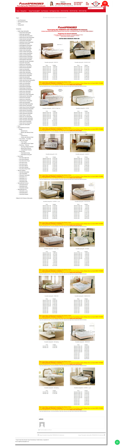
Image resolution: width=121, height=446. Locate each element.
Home (18, 11)
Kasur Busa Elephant (24, 159)
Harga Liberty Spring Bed (25, 81)
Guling (20, 134)
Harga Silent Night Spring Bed (26, 104)
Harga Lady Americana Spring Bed (27, 80)
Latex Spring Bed (23, 173)
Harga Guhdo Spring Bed (25, 72)
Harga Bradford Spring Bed (25, 48)
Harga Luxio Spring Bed (24, 83)
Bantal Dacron (24, 130)
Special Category (21, 170)
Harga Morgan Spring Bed (25, 88)
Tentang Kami (23, 11)
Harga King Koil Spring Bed (25, 75)
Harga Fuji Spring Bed (24, 69)
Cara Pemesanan (44, 11)
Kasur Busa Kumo (23, 164)
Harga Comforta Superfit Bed (25, 53)
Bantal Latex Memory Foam (27, 132)
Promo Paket (22, 151)
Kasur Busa (20, 156)
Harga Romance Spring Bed (25, 100)
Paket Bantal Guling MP (26, 154)
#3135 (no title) (64, 11)
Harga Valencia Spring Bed (25, 123)
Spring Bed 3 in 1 (23, 178)
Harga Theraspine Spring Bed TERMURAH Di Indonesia (91, 435)
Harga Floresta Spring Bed (25, 67)
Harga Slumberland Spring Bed (26, 108)
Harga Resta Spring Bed (24, 97)
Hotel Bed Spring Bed (24, 172)
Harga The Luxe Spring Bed (25, 116)
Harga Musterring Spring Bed (25, 89)
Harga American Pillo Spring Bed (26, 37)
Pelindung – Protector (24, 145)
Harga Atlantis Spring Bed (25, 40)
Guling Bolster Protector (26, 149)
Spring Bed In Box (23, 181)
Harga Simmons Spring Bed (25, 105)
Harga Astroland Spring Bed (25, 39)
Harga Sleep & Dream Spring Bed (26, 107)
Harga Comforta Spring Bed (25, 51)
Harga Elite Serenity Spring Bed (26, 61)
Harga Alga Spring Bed (24, 34)
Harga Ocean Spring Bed (25, 91)
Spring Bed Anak (23, 180)
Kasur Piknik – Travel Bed (25, 138)
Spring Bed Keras (23, 186)
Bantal (20, 129)
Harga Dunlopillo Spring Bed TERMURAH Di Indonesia (51, 435)
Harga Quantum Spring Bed (25, 96)
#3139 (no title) (74, 11)
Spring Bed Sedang (23, 187)
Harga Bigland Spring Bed (25, 47)
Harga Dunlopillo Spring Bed (25, 58)
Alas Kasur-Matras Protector (27, 146)
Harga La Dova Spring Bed (25, 78)
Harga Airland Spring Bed (25, 32)
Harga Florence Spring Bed (25, 66)
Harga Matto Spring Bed (24, 85)
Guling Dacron (24, 135)
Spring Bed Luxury (23, 191)
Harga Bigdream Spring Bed (25, 45)
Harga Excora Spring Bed (25, 64)
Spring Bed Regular (23, 194)
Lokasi (19, 23)
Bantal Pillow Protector (26, 148)
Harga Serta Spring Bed (24, 102)
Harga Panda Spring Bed (25, 92)
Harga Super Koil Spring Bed (25, 111)
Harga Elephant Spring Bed (25, 59)
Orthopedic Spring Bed (24, 175)
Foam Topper (24, 142)
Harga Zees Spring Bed (24, 124)
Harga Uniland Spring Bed (25, 121)
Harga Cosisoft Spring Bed (25, 54)
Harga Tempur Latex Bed (25, 115)
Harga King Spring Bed (24, 77)
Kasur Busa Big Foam (24, 157)
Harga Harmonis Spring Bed (25, 73)
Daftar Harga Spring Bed (50, 17)
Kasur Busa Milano (23, 165)
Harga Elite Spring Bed (24, 62)
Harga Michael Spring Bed (25, 86)
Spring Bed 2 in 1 (23, 176)
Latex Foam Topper (23, 140)
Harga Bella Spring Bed (24, 43)
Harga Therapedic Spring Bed (26, 118)
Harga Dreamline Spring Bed (60, 17)
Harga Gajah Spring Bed (24, 70)
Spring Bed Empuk (23, 184)
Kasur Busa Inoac (23, 162)
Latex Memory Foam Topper (27, 143)
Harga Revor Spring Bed (24, 99)
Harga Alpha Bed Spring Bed (25, 35)
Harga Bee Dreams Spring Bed (26, 42)
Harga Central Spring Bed (25, 50)
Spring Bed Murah (23, 192)
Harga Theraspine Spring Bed (26, 119)
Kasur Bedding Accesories (23, 127)
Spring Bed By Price (22, 189)
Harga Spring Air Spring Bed (25, 110)
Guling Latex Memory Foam (27, 137)
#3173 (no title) (83, 11)
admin (45, 429)
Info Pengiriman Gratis (54, 11)
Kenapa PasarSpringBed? (34, 11)
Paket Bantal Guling (25, 153)
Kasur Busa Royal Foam (24, 168)
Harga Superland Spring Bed (25, 113)
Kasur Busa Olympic (23, 167)
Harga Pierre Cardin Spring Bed (26, 94)
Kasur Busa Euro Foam (24, 160)
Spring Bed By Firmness (23, 183)
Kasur (19, 126)
